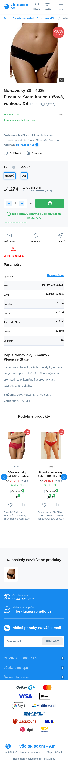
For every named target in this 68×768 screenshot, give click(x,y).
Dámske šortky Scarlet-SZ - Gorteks (17, 474)
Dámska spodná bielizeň (25, 18)
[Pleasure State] (60, 116)
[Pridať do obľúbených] (10, 505)
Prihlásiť (52, 641)
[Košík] (48, 7)
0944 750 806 (23, 599)
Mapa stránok (55, 752)
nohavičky (50, 18)
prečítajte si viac (25, 144)
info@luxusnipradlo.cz (31, 611)
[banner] (18, 6)
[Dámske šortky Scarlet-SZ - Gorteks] (17, 445)
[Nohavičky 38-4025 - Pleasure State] (11, 574)
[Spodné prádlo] (5, 18)
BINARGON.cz (46, 758)
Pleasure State (55, 275)
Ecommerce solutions (25, 758)
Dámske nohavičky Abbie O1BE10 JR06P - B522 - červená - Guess (51, 474)
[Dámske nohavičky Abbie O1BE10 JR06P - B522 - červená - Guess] (51, 445)
